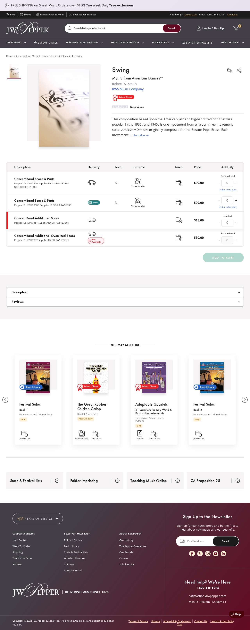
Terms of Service (138, 621)
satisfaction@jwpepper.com (207, 596)
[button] (16, 42)
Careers (123, 558)
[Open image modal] (64, 109)
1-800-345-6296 (207, 588)
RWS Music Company (128, 89)
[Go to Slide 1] (14, 71)
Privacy (155, 621)
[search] (69, 28)
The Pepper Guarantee (132, 546)
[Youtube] (215, 554)
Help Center (19, 540)
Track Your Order (22, 558)
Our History (126, 540)
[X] (200, 554)
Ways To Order (21, 546)
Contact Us (191, 14)
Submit (225, 541)
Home (9, 56)
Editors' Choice (73, 540)
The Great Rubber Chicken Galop (92, 406)
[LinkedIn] (223, 554)
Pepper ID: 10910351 (26, 222)
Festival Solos (30, 404)
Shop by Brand (73, 570)
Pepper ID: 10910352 (26, 240)
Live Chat (232, 14)
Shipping (17, 552)
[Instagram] (208, 554)
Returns (17, 564)
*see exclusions (121, 5)
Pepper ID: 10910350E (26, 205)
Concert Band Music (27, 56)
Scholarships (126, 564)
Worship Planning (74, 558)
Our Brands (126, 552)
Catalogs (69, 564)
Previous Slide (5, 400)
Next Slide (245, 400)
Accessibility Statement (177, 621)
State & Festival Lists (76, 552)
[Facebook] (192, 554)
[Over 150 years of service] (37, 518)
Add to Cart (223, 257)
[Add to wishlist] (229, 70)
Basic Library (71, 546)
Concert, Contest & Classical (57, 56)
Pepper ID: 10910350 (26, 183)
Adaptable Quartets (151, 404)
